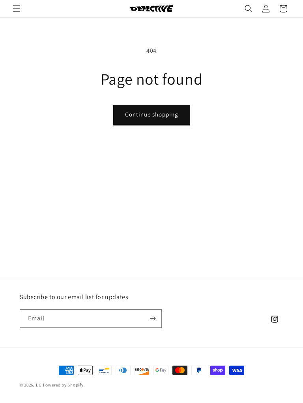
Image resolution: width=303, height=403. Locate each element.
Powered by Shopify (63, 385)
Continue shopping (151, 114)
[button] (16, 8)
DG (39, 385)
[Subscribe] (152, 318)
